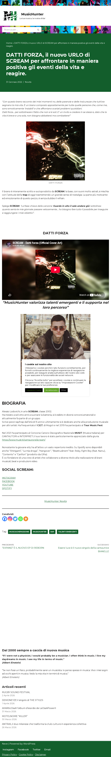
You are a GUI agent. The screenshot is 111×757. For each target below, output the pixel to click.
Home (9, 43)
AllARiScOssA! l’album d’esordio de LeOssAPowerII (29, 708)
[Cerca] (38, 29)
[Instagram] (10, 518)
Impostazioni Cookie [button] (34, 390)
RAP (52, 532)
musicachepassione (19, 532)
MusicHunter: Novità (55, 501)
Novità (28, 82)
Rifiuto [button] (63, 390)
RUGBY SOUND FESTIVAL (16, 692)
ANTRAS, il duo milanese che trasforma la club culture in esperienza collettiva (44, 724)
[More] (25, 518)
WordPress (29, 743)
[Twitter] (15, 518)
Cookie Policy (26, 754)
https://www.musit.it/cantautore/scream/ (23, 440)
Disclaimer (40, 754)
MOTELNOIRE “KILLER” (14, 716)
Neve (5, 743)
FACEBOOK (8, 481)
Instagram (8, 749)
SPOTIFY (7, 488)
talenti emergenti (67, 532)
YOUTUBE (7, 485)
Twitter (36, 749)
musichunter (39, 532)
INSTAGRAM (9, 478)
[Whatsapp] (20, 518)
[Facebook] (4, 518)
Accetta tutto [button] (51, 390)
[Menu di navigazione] (5, 3)
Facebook (23, 749)
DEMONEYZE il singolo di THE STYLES (22, 700)
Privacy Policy (9, 754)
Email (47, 749)
